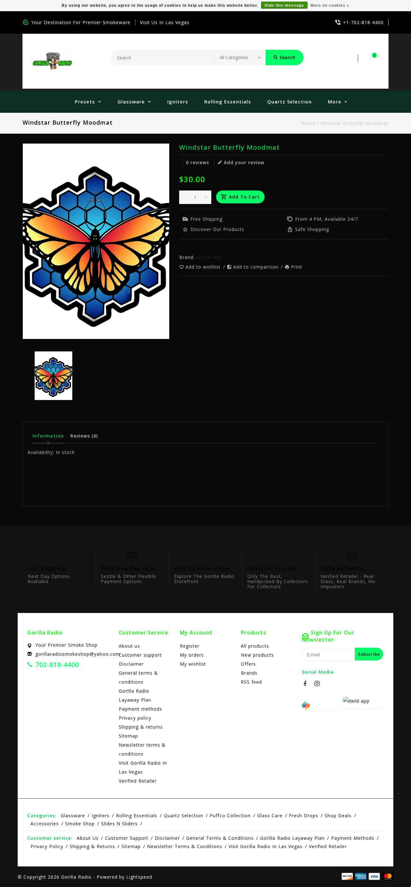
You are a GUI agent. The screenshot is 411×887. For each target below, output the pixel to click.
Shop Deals (338, 815)
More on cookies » (329, 5)
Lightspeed (139, 877)
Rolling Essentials (227, 101)
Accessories (45, 823)
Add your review (244, 162)
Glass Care (270, 815)
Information (48, 436)
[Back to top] (391, 867)
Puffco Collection (230, 815)
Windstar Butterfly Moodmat (354, 123)
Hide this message (284, 5)
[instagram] (319, 684)
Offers (248, 664)
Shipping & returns (141, 727)
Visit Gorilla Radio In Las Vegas (143, 767)
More (334, 101)
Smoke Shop (80, 823)
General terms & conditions (138, 677)
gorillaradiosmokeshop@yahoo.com (77, 654)
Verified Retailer (138, 781)
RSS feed (251, 682)
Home (308, 123)
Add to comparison (256, 267)
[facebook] (307, 684)
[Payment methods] (386, 876)
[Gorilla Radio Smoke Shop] (52, 61)
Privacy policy (135, 718)
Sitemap (128, 736)
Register (189, 646)
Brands (249, 673)
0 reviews (197, 162)
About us (129, 646)
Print (296, 267)
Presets (85, 101)
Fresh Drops (303, 815)
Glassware (131, 101)
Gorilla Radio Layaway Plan (135, 695)
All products (255, 646)
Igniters (177, 101)
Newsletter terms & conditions (142, 749)
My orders (192, 655)
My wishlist (193, 664)
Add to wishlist (204, 267)
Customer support (140, 655)
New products (257, 655)
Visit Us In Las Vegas (164, 22)
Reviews (84, 436)
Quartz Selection (289, 101)
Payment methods (140, 709)
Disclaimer (131, 664)
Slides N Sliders (119, 823)
